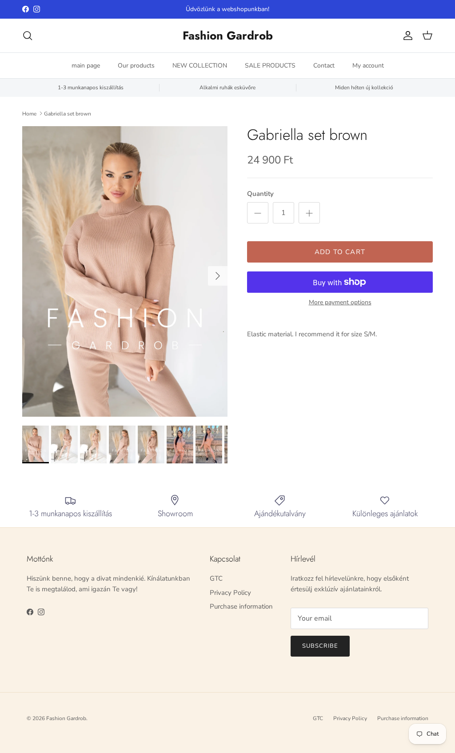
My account (368, 65)
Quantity (260, 193)
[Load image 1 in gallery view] (125, 271)
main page (86, 65)
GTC (216, 578)
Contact (324, 65)
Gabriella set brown (67, 113)
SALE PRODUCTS (270, 65)
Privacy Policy (230, 592)
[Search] (27, 35)
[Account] (406, 35)
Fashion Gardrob (66, 718)
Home (29, 113)
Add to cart (340, 251)
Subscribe (320, 646)
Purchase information (241, 606)
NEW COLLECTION (199, 65)
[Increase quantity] (309, 212)
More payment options (340, 303)
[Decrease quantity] (257, 212)
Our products (136, 65)
